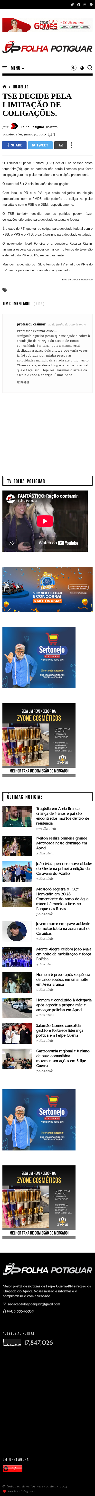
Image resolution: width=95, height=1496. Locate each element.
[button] (17, 68)
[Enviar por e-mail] (60, 145)
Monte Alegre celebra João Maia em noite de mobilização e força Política (63, 954)
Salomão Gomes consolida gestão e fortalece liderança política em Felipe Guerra (59, 1030)
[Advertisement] (47, 1401)
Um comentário (16, 303)
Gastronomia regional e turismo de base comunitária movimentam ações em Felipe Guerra (63, 1058)
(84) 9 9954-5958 (20, 1311)
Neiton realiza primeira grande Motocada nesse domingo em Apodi (61, 843)
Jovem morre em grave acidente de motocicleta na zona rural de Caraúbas (63, 928)
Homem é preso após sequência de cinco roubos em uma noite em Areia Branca (63, 979)
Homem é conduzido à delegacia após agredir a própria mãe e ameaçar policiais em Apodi (64, 1005)
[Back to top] (83, 1484)
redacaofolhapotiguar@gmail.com (33, 1304)
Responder (23, 382)
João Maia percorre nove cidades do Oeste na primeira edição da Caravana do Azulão (64, 868)
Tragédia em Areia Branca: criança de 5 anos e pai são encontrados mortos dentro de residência (62, 816)
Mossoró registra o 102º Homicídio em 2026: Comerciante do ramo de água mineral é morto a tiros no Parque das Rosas (62, 899)
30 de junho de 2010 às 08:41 (67, 324)
